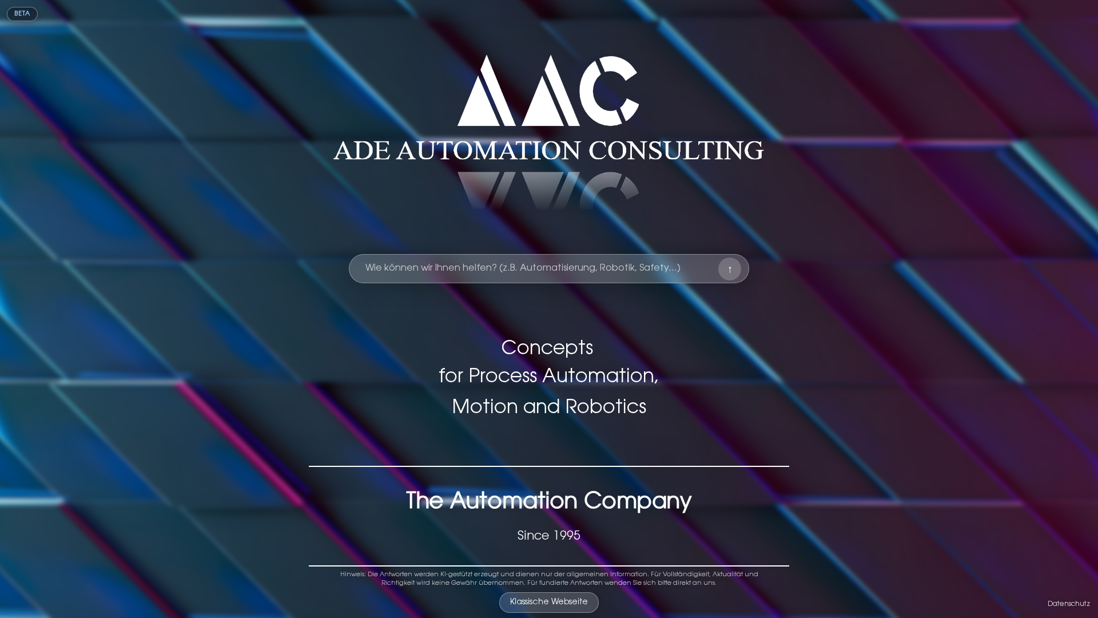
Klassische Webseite (549, 603)
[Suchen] (729, 269)
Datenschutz (1069, 604)
